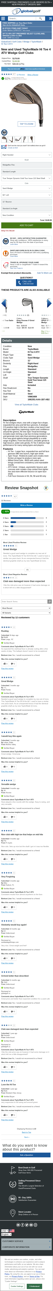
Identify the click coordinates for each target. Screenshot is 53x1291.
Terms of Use (35, 1276)
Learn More (14, 244)
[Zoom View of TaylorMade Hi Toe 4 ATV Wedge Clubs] (26, 105)
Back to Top (26, 1132)
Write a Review (32, 75)
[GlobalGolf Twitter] (26, 1225)
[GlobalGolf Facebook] (22, 1225)
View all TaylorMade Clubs (26, 405)
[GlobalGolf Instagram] (35, 1225)
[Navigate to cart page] (49, 18)
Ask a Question (26, 1155)
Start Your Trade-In (16, 268)
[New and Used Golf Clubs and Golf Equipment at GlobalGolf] (26, 13)
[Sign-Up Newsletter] (18, 1225)
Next (26, 1137)
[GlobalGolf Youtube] (31, 1225)
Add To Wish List (44, 273)
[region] (26, 1273)
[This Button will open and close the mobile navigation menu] (3, 18)
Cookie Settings (17, 1286)
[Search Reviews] (49, 601)
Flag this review (7, 668)
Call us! (28, 282)
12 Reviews (21, 75)
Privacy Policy (17, 1276)
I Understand (34, 1286)
